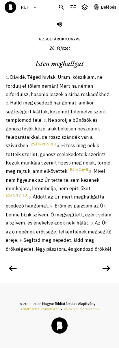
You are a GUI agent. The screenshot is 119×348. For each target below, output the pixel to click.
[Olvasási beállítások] (73, 7)
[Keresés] (61, 7)
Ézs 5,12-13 (16, 195)
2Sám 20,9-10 (43, 144)
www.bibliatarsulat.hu (81, 309)
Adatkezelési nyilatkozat (40, 309)
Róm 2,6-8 (79, 169)
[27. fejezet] (13, 268)
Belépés (108, 7)
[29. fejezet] (106, 268)
